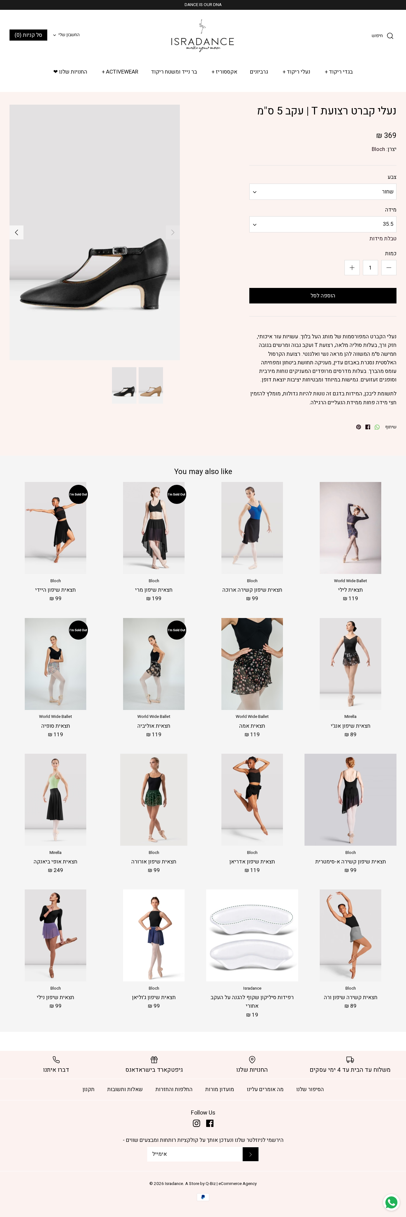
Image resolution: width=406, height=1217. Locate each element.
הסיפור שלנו (310, 1089)
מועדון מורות (219, 1089)
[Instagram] (196, 1123)
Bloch (378, 149)
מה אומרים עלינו (265, 1089)
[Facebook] (209, 1123)
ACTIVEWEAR (120, 72)
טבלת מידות (383, 239)
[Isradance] (203, 35)
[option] (95, 232)
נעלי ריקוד (297, 72)
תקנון (88, 1089)
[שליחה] (251, 1154)
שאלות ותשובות (125, 1089)
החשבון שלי (69, 35)
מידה (390, 210)
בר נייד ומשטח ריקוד (174, 72)
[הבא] (16, 232)
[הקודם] (173, 232)
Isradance (174, 1184)
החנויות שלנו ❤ (70, 72)
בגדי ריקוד (339, 72)
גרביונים (259, 72)
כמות (390, 253)
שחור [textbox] (388, 192)
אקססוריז (225, 72)
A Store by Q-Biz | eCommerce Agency (221, 1184)
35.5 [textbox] (388, 224)
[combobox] (322, 192)
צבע (392, 177)
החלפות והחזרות (174, 1089)
